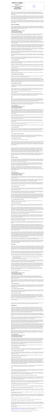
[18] (14, 320)
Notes (34, 7)
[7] (38, 196)
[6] (17, 180)
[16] (34, 309)
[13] (39, 266)
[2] (33, 45)
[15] (27, 307)
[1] (30, 18)
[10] (25, 226)
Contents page (34, 6)
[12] (11, 249)
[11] (20, 241)
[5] (18, 169)
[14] (31, 296)
